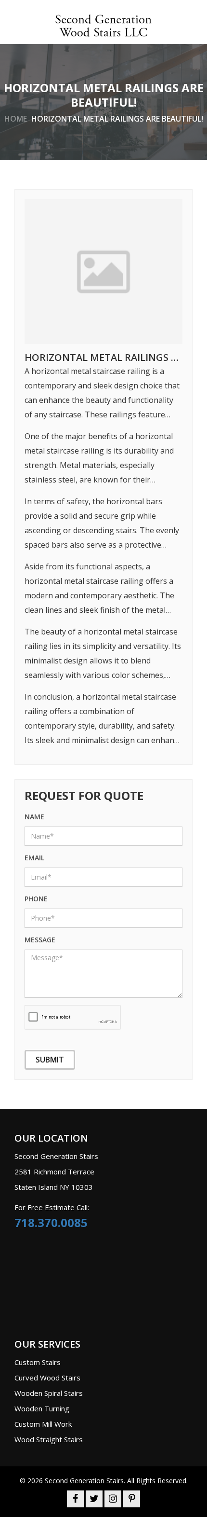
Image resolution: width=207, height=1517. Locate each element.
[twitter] (94, 1499)
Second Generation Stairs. (85, 1480)
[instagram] (112, 1499)
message (40, 939)
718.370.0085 (51, 1222)
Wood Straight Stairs (48, 1439)
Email (34, 857)
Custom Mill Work (43, 1424)
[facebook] (75, 1499)
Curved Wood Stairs (47, 1377)
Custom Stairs (37, 1362)
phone (36, 898)
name (34, 816)
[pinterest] (131, 1499)
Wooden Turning (41, 1408)
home (15, 118)
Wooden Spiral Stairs (48, 1393)
